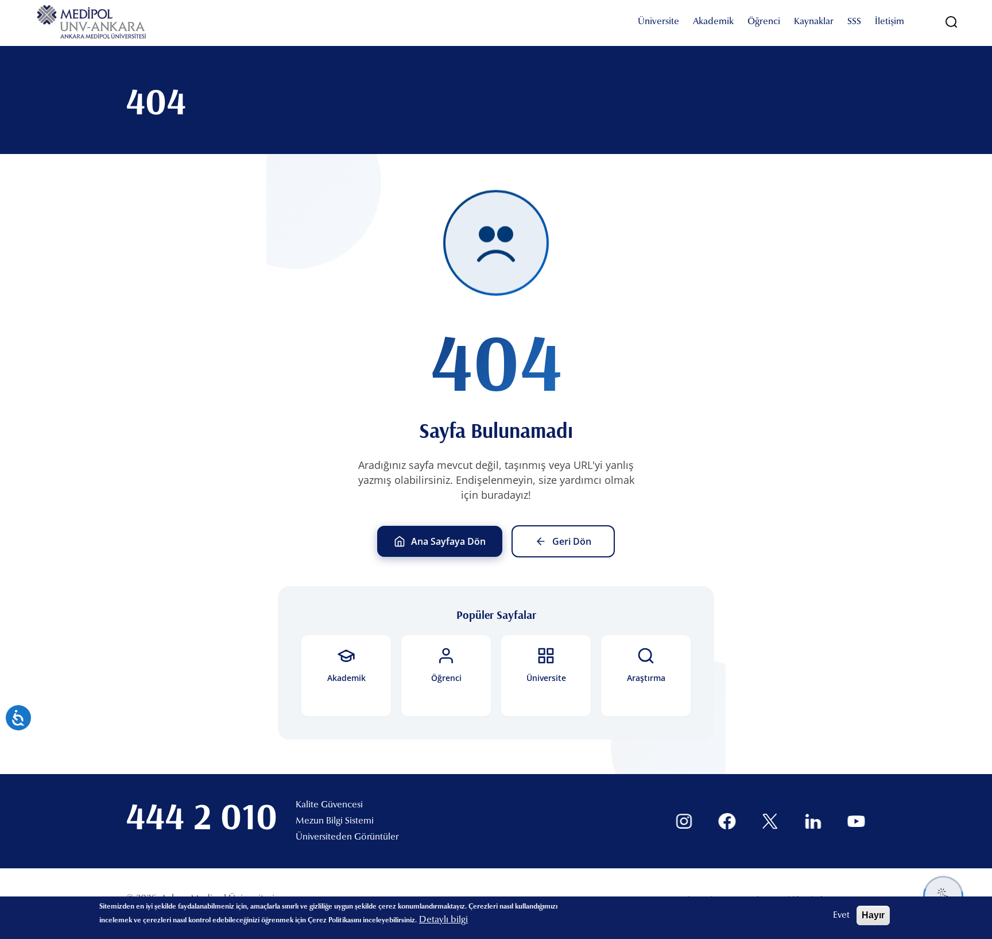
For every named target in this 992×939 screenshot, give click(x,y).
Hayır (873, 915)
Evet (841, 915)
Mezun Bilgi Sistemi (335, 821)
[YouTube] (856, 821)
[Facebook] (727, 821)
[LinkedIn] (813, 821)
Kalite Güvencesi (329, 805)
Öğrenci (763, 21)
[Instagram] (684, 821)
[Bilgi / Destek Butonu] (943, 896)
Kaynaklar (814, 21)
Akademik (713, 21)
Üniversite (658, 21)
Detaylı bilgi (443, 920)
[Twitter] (770, 821)
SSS (854, 21)
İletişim (889, 21)
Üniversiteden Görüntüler (347, 837)
